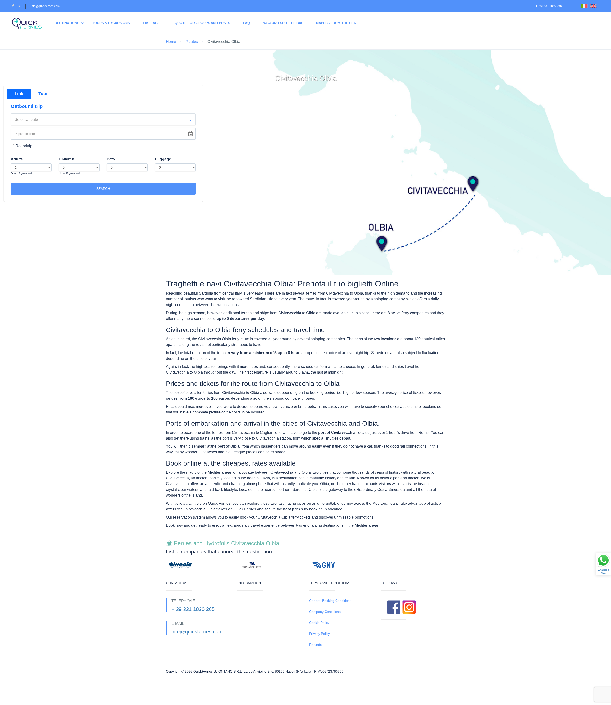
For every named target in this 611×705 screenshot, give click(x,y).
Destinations (67, 23)
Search (103, 189)
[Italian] (585, 6)
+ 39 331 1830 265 (193, 609)
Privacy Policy (319, 634)
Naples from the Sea (336, 23)
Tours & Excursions (111, 23)
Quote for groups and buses (202, 23)
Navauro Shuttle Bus (283, 23)
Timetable (152, 23)
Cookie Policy (319, 623)
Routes (192, 42)
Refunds (315, 645)
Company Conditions (325, 612)
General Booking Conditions (330, 601)
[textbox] (103, 120)
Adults (17, 159)
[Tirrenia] (198, 565)
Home (171, 42)
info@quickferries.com (45, 6)
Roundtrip (24, 146)
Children (66, 159)
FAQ (246, 23)
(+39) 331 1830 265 (549, 6)
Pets (111, 159)
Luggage (163, 159)
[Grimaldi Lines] (269, 565)
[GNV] (341, 565)
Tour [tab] (43, 93)
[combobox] (103, 119)
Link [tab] (19, 93)
